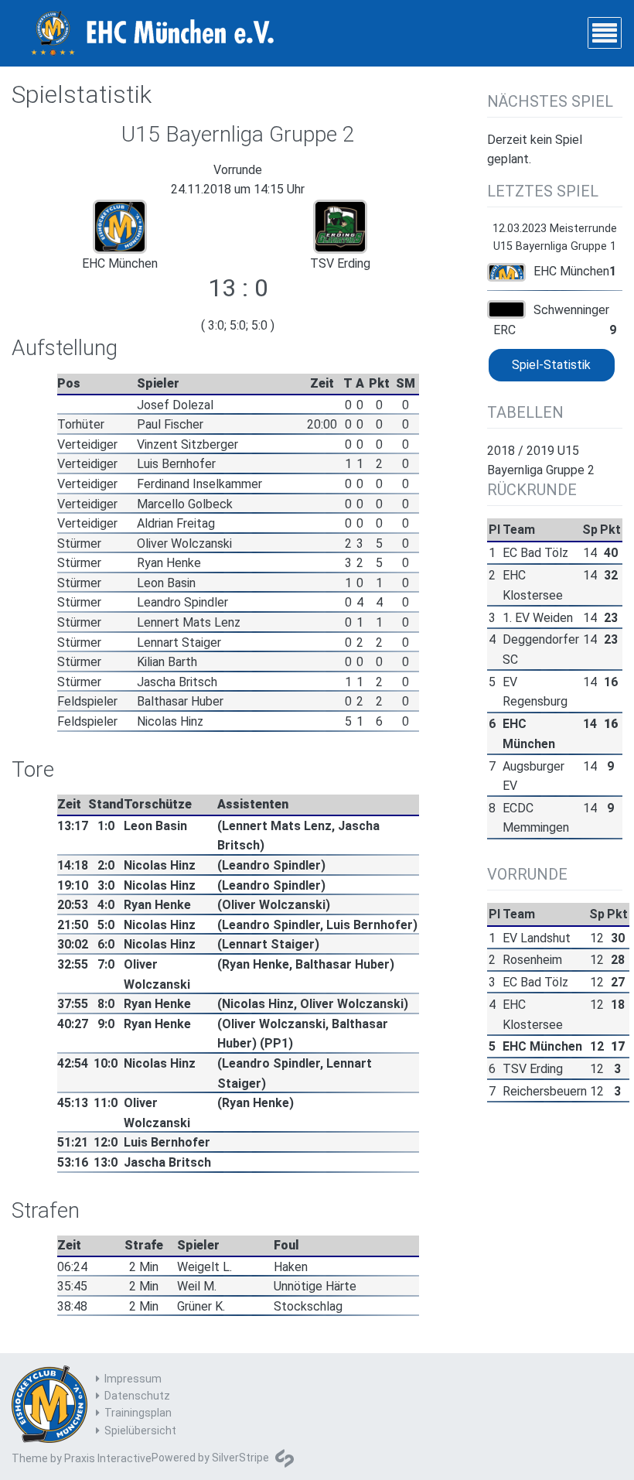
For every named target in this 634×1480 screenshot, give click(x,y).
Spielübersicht (140, 1430)
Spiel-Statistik (551, 364)
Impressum (133, 1378)
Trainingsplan (138, 1413)
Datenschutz (137, 1395)
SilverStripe (240, 1457)
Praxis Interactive (108, 1458)
